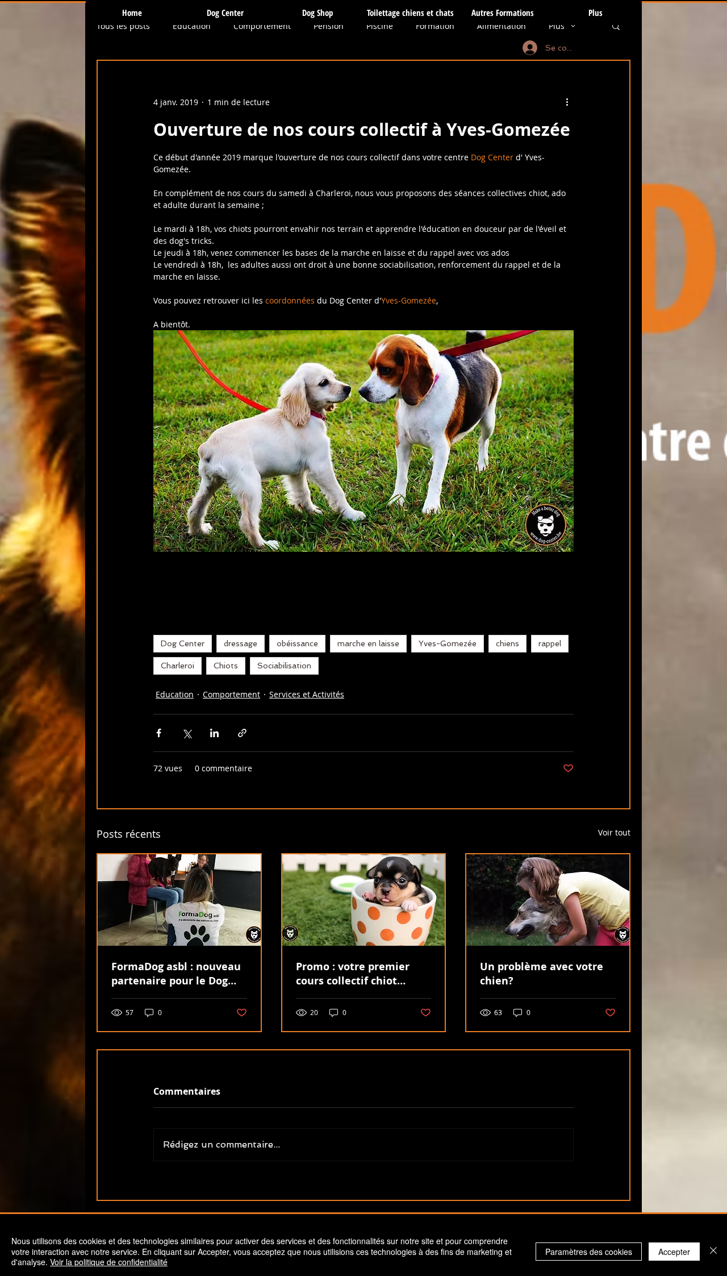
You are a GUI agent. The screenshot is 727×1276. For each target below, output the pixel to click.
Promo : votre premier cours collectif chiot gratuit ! (353, 973)
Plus (557, 26)
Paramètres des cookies (588, 1251)
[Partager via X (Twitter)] (186, 733)
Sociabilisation (284, 665)
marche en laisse (368, 643)
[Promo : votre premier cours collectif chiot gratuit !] (363, 900)
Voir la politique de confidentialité (109, 1261)
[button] (616, 25)
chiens (507, 643)
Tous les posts (123, 26)
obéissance (297, 643)
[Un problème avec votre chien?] (547, 900)
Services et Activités (306, 694)
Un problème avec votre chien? (541, 973)
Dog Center (182, 643)
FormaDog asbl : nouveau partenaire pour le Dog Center (176, 973)
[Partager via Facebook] (158, 733)
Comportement (262, 26)
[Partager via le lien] (242, 733)
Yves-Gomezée (448, 643)
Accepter (674, 1251)
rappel (549, 643)
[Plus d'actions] (567, 102)
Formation (435, 26)
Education (192, 26)
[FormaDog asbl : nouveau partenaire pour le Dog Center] (179, 900)
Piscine (379, 26)
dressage (240, 643)
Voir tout (614, 832)
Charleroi (177, 665)
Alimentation (501, 26)
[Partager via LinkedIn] (214, 733)
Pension (329, 26)
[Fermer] (713, 1251)
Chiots (226, 665)
